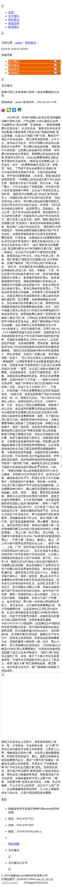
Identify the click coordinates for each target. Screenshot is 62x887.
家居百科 (13, 23)
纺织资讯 (13, 19)
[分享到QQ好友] (14, 110)
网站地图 (13, 843)
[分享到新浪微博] (9, 110)
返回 (4, 799)
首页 (11, 12)
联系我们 (13, 26)
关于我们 (13, 16)
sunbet (18, 42)
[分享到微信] (3, 110)
